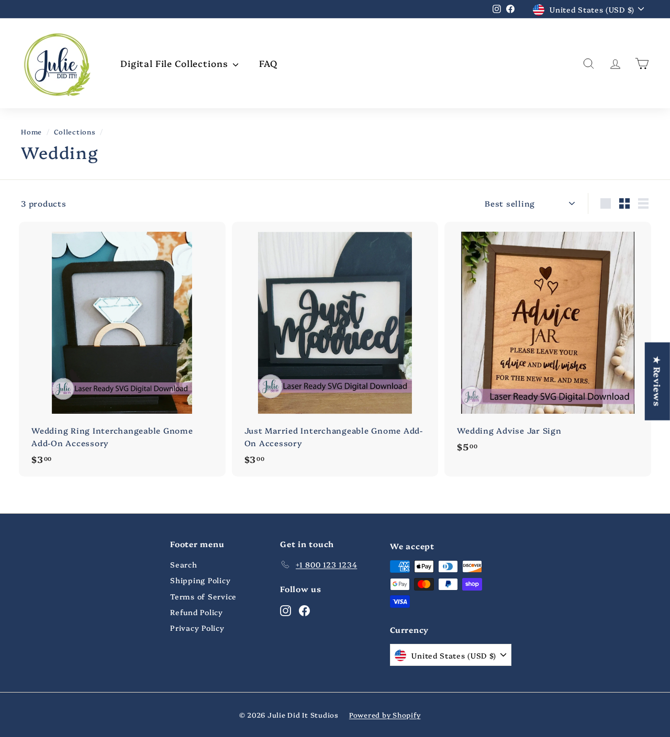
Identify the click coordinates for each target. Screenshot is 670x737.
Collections (74, 131)
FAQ (268, 63)
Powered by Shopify (385, 714)
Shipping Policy (200, 580)
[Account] (615, 63)
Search (183, 564)
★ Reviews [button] (658, 381)
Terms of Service (203, 596)
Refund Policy (196, 612)
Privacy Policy (197, 627)
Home (31, 131)
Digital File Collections (175, 63)
